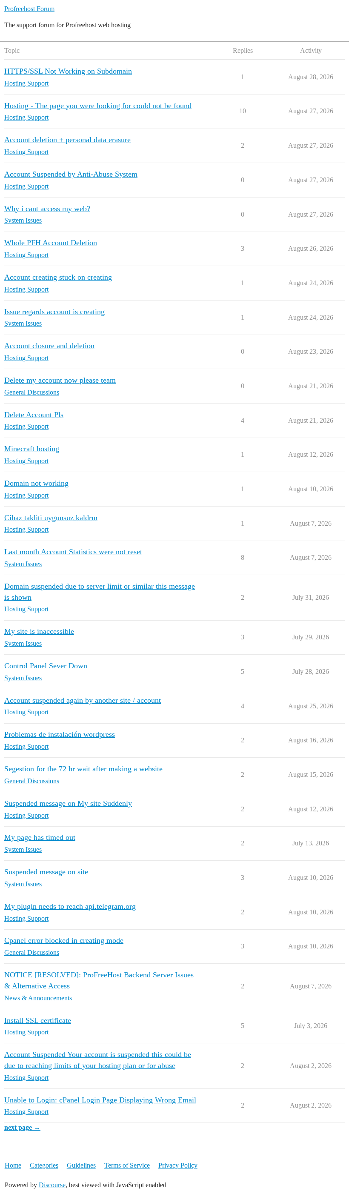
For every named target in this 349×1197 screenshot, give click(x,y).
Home (13, 1165)
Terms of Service (127, 1165)
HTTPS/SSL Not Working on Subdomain (68, 71)
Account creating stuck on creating (58, 277)
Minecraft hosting (31, 448)
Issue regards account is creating (54, 311)
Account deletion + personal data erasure (67, 139)
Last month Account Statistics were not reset (73, 551)
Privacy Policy (177, 1165)
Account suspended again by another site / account (82, 700)
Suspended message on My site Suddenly (68, 803)
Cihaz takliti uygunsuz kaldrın (50, 517)
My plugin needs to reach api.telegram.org (70, 906)
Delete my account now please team (60, 380)
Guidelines (81, 1165)
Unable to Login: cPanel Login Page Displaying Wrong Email (100, 1100)
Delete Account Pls (33, 414)
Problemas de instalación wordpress (59, 734)
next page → (22, 1127)
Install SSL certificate (37, 1020)
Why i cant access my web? (47, 208)
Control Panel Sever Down (45, 666)
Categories (44, 1165)
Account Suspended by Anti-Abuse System (70, 174)
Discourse (52, 1184)
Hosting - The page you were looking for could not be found (98, 105)
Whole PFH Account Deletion (50, 242)
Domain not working (36, 483)
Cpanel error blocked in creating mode (63, 940)
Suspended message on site (46, 872)
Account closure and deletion (49, 345)
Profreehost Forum (29, 8)
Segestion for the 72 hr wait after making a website (83, 769)
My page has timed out (39, 837)
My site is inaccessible (39, 631)
